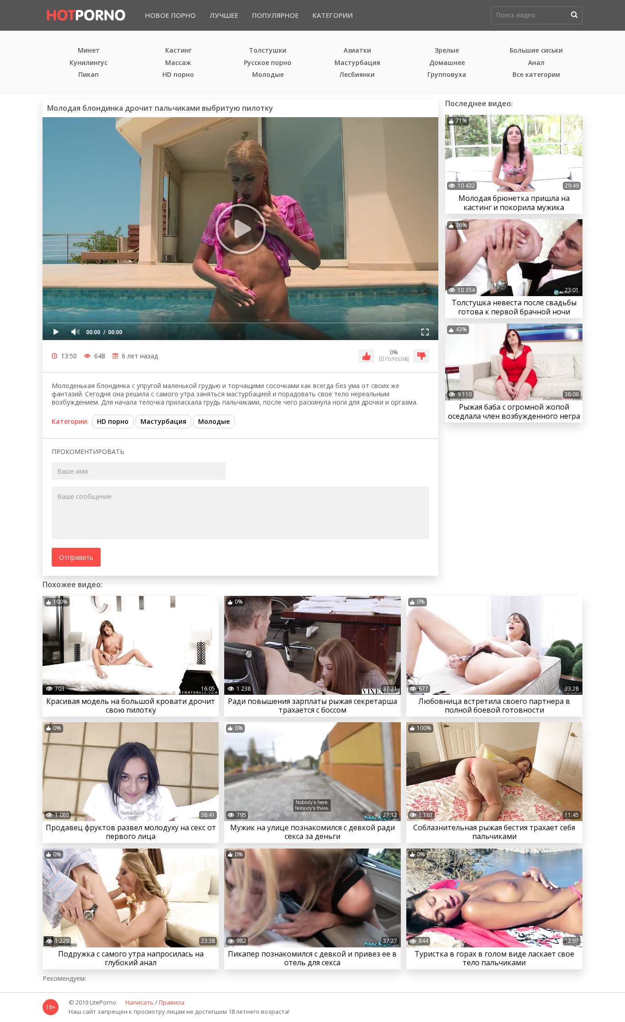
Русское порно (267, 63)
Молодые (268, 75)
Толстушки (267, 50)
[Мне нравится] (366, 356)
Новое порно (170, 15)
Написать (139, 1002)
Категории (332, 15)
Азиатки (357, 50)
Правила (171, 1002)
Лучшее (224, 15)
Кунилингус (89, 63)
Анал (536, 63)
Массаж (178, 63)
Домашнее (447, 63)
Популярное (275, 15)
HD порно (178, 75)
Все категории (536, 75)
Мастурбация (357, 63)
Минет (89, 50)
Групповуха (446, 75)
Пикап (88, 75)
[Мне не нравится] (421, 356)
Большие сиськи (536, 50)
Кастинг (178, 50)
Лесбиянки (357, 75)
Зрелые (447, 50)
